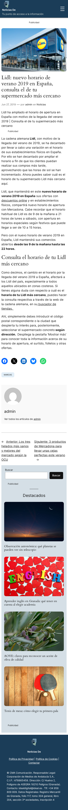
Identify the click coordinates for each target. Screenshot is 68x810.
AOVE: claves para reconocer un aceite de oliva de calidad (30, 657)
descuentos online (14, 200)
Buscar (9, 469)
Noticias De (9, 9)
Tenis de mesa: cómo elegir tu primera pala (31, 711)
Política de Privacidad (21, 758)
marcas (8, 375)
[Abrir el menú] (62, 8)
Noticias (41, 104)
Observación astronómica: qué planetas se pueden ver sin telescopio (30, 548)
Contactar (34, 762)
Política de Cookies (47, 758)
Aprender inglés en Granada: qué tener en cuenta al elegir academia (30, 602)
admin (28, 104)
